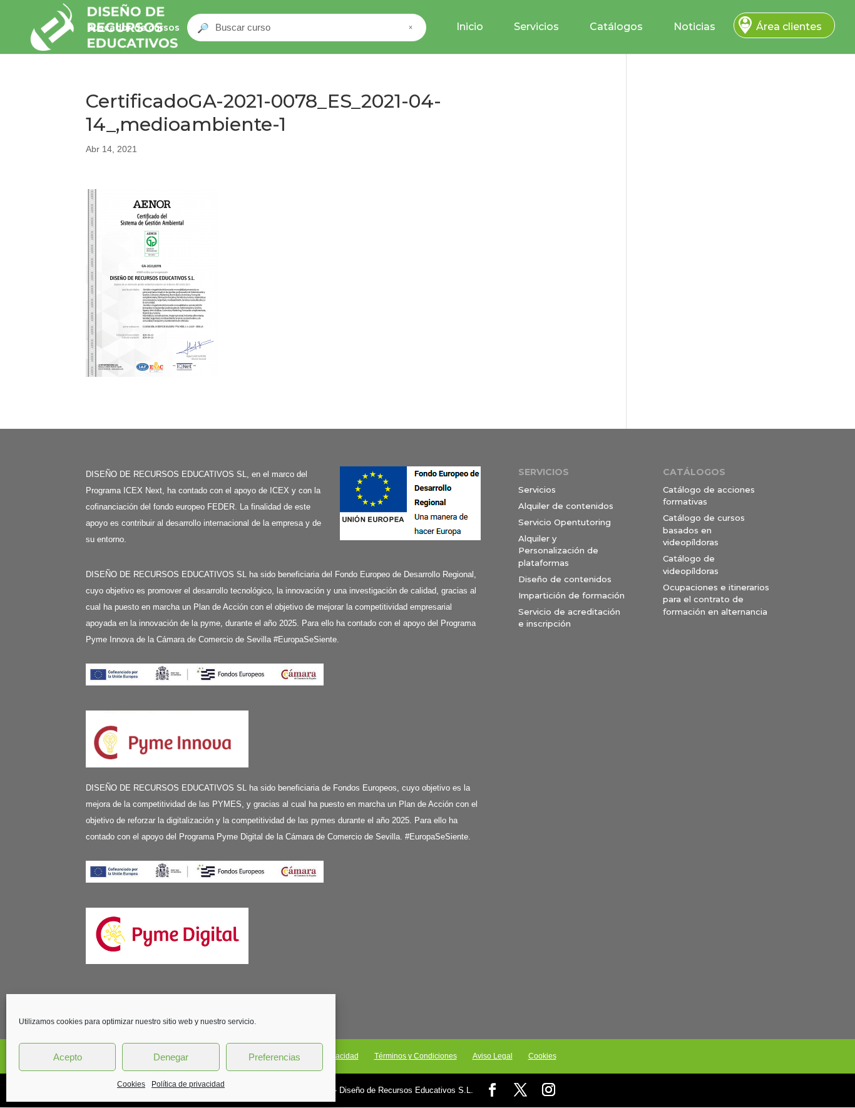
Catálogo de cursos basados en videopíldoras (704, 530)
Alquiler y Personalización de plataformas (558, 550)
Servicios (536, 27)
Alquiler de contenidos (565, 506)
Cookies (131, 1084)
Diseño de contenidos (565, 579)
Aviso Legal (493, 1056)
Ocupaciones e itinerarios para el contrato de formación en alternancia (716, 599)
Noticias (694, 27)
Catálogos (616, 27)
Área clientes (789, 27)
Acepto (67, 1057)
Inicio (469, 27)
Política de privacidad (188, 1084)
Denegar (170, 1057)
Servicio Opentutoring (564, 522)
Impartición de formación (571, 595)
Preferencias (274, 1057)
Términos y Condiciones (415, 1056)
